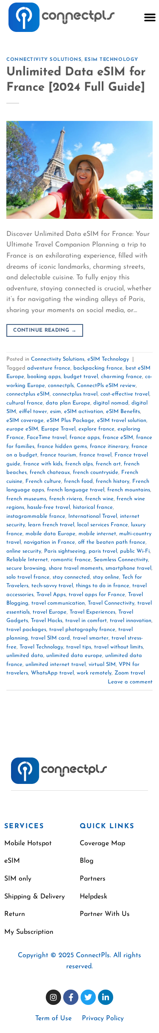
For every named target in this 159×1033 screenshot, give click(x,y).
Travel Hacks (46, 620)
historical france (93, 507)
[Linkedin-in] (105, 997)
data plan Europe (68, 403)
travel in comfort (86, 620)
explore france (96, 429)
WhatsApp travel (52, 673)
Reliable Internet (27, 559)
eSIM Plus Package (70, 420)
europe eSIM (22, 429)
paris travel (103, 551)
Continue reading (44, 330)
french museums (26, 499)
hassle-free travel (48, 507)
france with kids (42, 464)
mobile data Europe (50, 534)
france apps (85, 437)
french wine (99, 499)
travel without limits (118, 647)
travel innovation (130, 620)
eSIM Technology (111, 59)
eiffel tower (33, 411)
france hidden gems (62, 446)
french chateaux (50, 472)
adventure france (48, 368)
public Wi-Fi (135, 551)
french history (112, 481)
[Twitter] (88, 997)
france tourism (58, 455)
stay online (106, 577)
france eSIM (118, 437)
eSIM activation (83, 411)
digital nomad (110, 403)
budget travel (81, 376)
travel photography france (82, 629)
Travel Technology (41, 647)
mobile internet (97, 534)
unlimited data (24, 655)
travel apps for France (97, 594)
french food (78, 481)
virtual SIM (102, 664)
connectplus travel (75, 394)
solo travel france (28, 577)
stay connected (71, 577)
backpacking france (98, 368)
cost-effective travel (124, 394)
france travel (95, 455)
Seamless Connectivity (121, 559)
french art (108, 464)
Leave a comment (130, 682)
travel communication (58, 603)
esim (55, 411)
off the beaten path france (111, 542)
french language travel (75, 490)
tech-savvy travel (52, 585)
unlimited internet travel (55, 664)
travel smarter (91, 638)
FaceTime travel (47, 437)
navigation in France (49, 542)
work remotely (94, 673)
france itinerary (109, 446)
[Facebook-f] (70, 997)
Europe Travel (58, 429)
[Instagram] (53, 997)
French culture (43, 481)
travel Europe (50, 612)
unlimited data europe (74, 655)
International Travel (92, 516)
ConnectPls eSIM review (106, 385)
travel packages (26, 629)
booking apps (44, 376)
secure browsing (26, 568)
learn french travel (51, 525)
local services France (102, 525)
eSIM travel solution (121, 420)
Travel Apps (51, 594)
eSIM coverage (25, 420)
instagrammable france (35, 516)
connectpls (61, 385)
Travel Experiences (92, 612)
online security (23, 551)
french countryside (95, 472)
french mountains (128, 490)
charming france (121, 376)
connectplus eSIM (28, 394)
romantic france (71, 559)
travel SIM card (50, 638)
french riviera (65, 499)
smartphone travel (128, 568)
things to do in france (102, 585)
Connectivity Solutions (43, 59)
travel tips (78, 647)
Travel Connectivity (111, 603)
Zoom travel (129, 673)
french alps (79, 464)
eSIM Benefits (123, 411)
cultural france (24, 403)
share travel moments (76, 568)
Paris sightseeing (65, 551)
